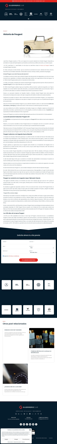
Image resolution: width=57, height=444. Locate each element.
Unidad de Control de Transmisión (13, 330)
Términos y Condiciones (14, 256)
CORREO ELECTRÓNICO (43, 417)
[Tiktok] (27, 424)
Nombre (4, 241)
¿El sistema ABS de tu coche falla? (13, 386)
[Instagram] (21, 424)
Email (4, 246)
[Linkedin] (33, 424)
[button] (30, 429)
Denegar (16, 439)
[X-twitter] (36, 424)
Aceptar (6, 439)
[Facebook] (24, 424)
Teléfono (31, 241)
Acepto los (11, 256)
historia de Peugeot (44, 65)
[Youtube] (30, 424)
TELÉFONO (28, 417)
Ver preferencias (26, 439)
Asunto (31, 246)
